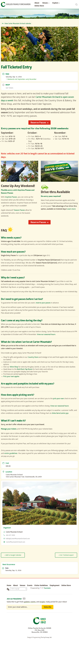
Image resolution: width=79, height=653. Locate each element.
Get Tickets (9, 88)
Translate (47, 588)
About (15, 586)
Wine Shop (14, 367)
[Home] (15, 4)
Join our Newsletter (14, 599)
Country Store (33, 357)
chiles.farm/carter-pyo (60, 413)
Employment (54, 586)
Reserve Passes (38, 122)
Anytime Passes (11, 197)
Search (76, 4)
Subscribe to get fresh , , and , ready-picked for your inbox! (37, 602)
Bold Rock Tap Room (24, 369)
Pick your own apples (11, 377)
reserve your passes (43, 303)
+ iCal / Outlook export (66, 555)
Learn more (71, 209)
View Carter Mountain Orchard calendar (18, 24)
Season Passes (19, 210)
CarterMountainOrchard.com (15, 542)
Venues (22, 586)
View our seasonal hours (46, 335)
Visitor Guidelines (41, 586)
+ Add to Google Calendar (12, 555)
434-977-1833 (10, 535)
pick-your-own (58, 399)
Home (9, 586)
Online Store (39, 6)
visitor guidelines (10, 454)
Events (29, 586)
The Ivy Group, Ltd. (46, 637)
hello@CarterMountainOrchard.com (18, 539)
